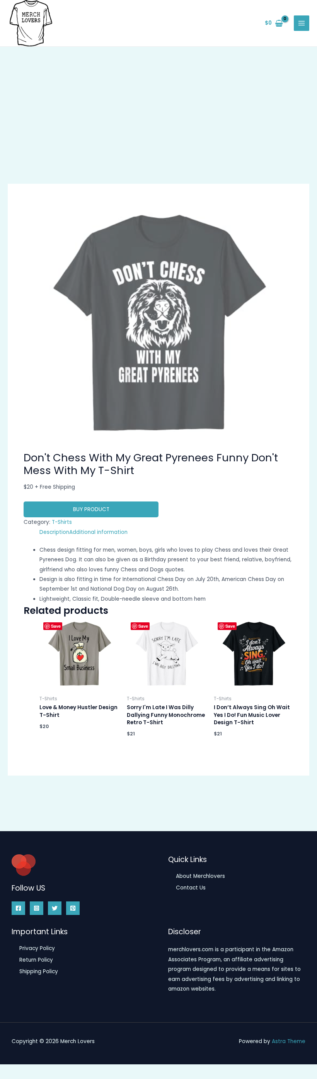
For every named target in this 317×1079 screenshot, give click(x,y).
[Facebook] (18, 908)
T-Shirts (62, 522)
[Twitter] (54, 908)
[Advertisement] (158, 105)
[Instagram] (36, 908)
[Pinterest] (73, 908)
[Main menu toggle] (302, 23)
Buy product (91, 509)
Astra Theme (288, 1041)
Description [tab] (54, 532)
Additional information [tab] (98, 532)
